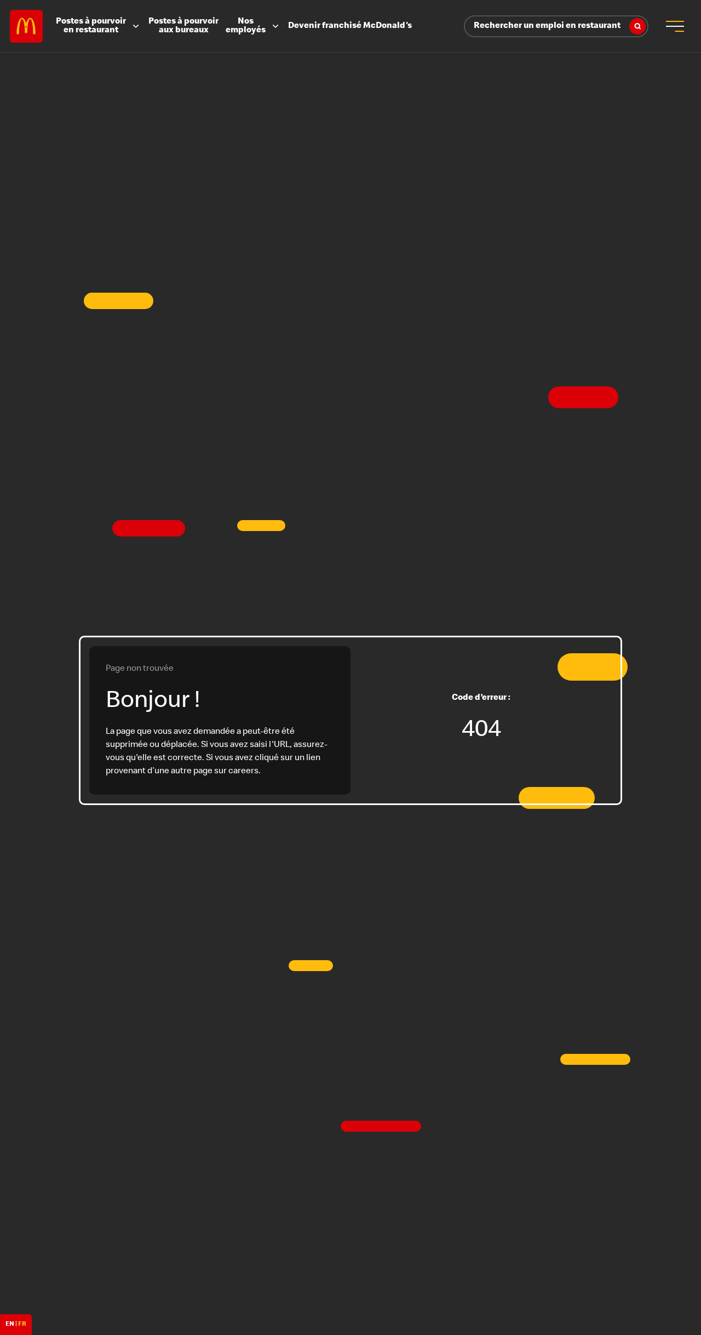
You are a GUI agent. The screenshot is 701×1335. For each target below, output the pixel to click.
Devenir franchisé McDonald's (350, 26)
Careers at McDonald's (26, 26)
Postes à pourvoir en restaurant (91, 26)
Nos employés (246, 26)
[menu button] (674, 26)
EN (9, 1324)
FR (22, 1324)
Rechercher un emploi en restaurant (547, 26)
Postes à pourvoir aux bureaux (183, 26)
